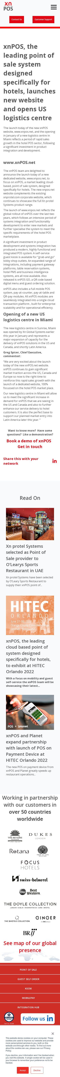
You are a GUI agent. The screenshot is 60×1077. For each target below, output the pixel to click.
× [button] (53, 1032)
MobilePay (28, 997)
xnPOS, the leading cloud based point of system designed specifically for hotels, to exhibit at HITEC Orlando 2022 (28, 656)
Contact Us (17, 19)
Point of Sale (28, 969)
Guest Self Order (28, 979)
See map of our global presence (30, 947)
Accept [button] (23, 1070)
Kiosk (28, 988)
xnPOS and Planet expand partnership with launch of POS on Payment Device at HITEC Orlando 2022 (29, 748)
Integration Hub (28, 1007)
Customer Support (43, 19)
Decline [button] (37, 1070)
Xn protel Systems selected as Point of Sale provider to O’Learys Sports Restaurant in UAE (26, 558)
